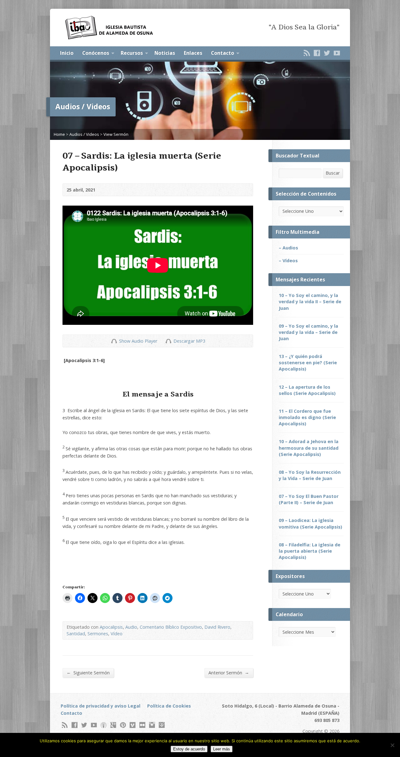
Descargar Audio (168, 341)
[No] (392, 745)
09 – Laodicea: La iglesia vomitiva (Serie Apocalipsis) (310, 523)
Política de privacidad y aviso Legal (100, 706)
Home (59, 134)
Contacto (222, 52)
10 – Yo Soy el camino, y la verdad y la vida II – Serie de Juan (310, 301)
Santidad (76, 634)
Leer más (221, 749)
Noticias (164, 52)
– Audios (288, 248)
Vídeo (116, 634)
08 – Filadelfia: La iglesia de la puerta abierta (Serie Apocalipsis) (309, 551)
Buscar (333, 173)
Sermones (98, 634)
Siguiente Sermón (88, 672)
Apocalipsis (111, 627)
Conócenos (95, 52)
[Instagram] (152, 725)
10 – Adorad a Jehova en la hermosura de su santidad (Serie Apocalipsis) (308, 447)
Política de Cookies (169, 706)
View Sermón (115, 134)
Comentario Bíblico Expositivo (171, 627)
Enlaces (193, 52)
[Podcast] (104, 725)
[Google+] (113, 725)
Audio (131, 627)
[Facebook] (317, 53)
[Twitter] (327, 53)
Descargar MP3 (189, 341)
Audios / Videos (84, 134)
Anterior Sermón (228, 672)
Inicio (66, 52)
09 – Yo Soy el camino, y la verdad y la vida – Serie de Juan (308, 332)
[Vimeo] (133, 725)
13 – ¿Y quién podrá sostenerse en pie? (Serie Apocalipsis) (308, 362)
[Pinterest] (123, 725)
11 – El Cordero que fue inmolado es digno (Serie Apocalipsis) (307, 417)
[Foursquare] (162, 725)
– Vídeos (288, 260)
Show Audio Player (114, 341)
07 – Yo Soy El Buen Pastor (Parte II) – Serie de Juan (308, 499)
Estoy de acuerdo (189, 749)
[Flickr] (142, 725)
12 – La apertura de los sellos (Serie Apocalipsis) (307, 390)
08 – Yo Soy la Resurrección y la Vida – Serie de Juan (310, 475)
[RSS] (307, 53)
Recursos (132, 52)
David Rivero (217, 627)
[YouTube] (337, 53)
